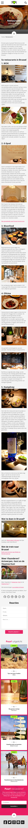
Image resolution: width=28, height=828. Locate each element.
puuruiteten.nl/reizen (18, 587)
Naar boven (14, 815)
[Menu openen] (2, 3)
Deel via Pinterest (19, 596)
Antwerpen (15, 582)
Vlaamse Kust (5, 584)
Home (3, 37)
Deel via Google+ (16, 596)
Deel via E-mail (23, 596)
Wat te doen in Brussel (13, 540)
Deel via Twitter (8, 596)
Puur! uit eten (14, 2)
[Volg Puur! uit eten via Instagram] (14, 822)
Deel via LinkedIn (12, 596)
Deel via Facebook (5, 596)
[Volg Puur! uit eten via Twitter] (9, 822)
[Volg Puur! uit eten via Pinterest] (18, 822)
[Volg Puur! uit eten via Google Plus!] (22, 822)
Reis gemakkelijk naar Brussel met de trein (12, 221)
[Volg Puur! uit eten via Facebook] (5, 822)
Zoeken (25, 3)
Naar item (14, 33)
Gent (19, 582)
